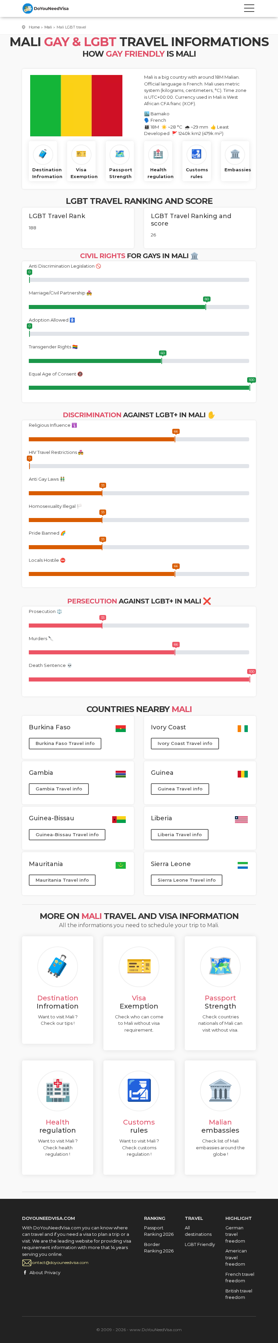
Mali (48, 27)
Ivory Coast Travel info (185, 743)
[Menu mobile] (249, 9)
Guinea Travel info (180, 788)
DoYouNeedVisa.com (52, 8)
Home (34, 27)
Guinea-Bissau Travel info (67, 834)
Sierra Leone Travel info (187, 880)
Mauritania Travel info (62, 880)
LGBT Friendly (200, 1244)
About (36, 1272)
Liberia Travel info (180, 834)
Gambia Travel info (59, 788)
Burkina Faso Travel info (65, 743)
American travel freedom (236, 1257)
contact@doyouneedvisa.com (59, 1262)
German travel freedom (235, 1234)
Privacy (52, 1272)
